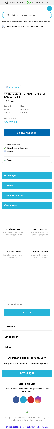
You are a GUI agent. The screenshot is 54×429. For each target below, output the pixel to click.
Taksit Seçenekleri (14, 195)
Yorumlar (9, 185)
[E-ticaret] (26, 427)
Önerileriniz (10, 205)
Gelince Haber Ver (27, 132)
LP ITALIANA (25, 109)
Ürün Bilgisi (10, 175)
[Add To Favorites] (27, 145)
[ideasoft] (12, 427)
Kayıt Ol (27, 312)
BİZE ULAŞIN (27, 373)
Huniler (23, 106)
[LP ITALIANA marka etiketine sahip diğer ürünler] (12, 89)
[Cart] (49, 8)
